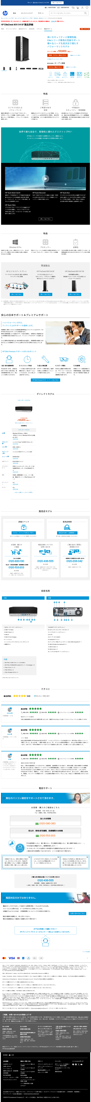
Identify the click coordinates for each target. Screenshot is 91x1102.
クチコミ (39, 29)
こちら (53, 21)
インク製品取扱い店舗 (27, 1083)
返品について (18, 1046)
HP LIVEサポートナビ (80, 1029)
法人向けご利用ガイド (12, 1019)
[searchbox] (67, 13)
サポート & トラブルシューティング (45, 1067)
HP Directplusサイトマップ (47, 1046)
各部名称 (31, 29)
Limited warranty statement (31, 1094)
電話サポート (48, 29)
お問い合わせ (7, 1066)
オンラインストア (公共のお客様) (28, 1072)
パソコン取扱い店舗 (26, 1077)
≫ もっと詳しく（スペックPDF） (24, 492)
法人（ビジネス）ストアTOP (7, 18)
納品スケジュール (7, 1046)
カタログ (23, 1085)
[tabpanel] (24, 446)
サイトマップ (7, 1094)
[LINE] (73, 1064)
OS (2, 433)
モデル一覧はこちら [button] (55, 67)
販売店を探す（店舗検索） (67, 533)
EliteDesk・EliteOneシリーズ (40, 18)
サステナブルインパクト (10, 1080)
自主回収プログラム (8, 1092)
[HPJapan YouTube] (81, 1064)
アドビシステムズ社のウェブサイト (38, 1008)
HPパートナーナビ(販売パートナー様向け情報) (62, 1064)
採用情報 (5, 1073)
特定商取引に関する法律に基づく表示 (66, 1046)
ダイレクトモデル (11, 29)
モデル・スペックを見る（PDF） (23, 533)
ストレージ (4, 456)
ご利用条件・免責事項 (73, 1092)
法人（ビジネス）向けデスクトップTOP (23, 18)
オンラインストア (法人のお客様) (28, 1068)
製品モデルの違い (16, 1021)
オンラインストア (27, 13)
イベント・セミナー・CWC (11, 1077)
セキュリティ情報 (43, 1072)
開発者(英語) (58, 1071)
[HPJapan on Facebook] (76, 1064)
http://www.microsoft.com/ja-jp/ (34, 1005)
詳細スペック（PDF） (75, 55)
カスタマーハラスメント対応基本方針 (54, 1092)
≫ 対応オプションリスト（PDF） (55, 59)
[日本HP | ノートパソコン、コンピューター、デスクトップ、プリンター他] (5, 13)
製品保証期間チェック (44, 1070)
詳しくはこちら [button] (57, 3)
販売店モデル (23, 29)
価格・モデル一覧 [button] (85, 29)
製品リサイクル (20, 1092)
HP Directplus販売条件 (8, 1049)
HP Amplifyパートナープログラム (62, 1068)
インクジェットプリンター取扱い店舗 (28, 1080)
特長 (2, 29)
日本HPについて (7, 1064)
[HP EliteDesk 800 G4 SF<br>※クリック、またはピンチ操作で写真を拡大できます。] (22, 64)
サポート (41, 13)
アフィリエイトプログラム (30, 1046)
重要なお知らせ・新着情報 (10, 1071)
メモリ (3, 447)
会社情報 (5, 1061)
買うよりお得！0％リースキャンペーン (24, 423)
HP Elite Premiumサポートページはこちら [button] (45, 380)
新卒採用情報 (7, 1075)
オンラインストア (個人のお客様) (28, 1064)
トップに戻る (86, 951)
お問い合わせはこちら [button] (77, 913)
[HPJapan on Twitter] (79, 1064)
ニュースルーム (7, 1068)
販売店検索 (24, 1075)
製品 (14, 13)
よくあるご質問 (48, 1034)
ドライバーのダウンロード (45, 1064)
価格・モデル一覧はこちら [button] (57, 55)
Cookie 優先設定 (17, 1094)
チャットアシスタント (45, 1029)
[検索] (85, 13)
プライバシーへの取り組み (34, 1092)
